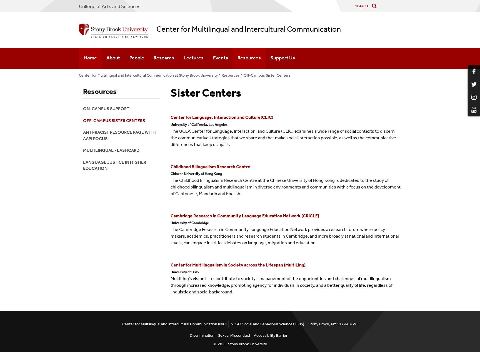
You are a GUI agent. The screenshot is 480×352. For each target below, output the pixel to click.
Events (220, 58)
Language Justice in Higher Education (114, 165)
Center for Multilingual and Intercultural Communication (248, 29)
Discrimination (202, 335)
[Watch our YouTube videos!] (474, 110)
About (113, 58)
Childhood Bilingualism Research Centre (210, 166)
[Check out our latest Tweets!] (474, 84)
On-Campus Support (106, 108)
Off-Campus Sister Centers (267, 75)
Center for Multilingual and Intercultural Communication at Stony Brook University (148, 75)
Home (90, 58)
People (136, 58)
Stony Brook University (247, 344)
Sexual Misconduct (234, 335)
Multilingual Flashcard (111, 150)
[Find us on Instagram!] (474, 97)
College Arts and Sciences (110, 6)
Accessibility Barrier (271, 335)
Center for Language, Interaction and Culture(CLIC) (222, 117)
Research (164, 58)
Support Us (282, 58)
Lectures (194, 58)
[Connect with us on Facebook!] (474, 71)
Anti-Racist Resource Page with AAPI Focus (119, 135)
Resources (249, 58)
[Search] (375, 6)
